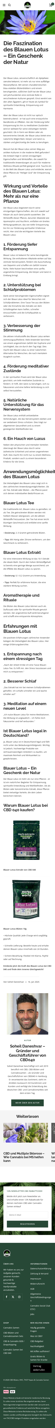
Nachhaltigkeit (37, 1346)
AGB (32, 1288)
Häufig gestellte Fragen (37, 1329)
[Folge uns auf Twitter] (13, 1297)
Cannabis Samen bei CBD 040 (13, 1351)
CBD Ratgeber (36, 1341)
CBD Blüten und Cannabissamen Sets (13, 1334)
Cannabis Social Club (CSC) (40, 1307)
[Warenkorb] (50, 5)
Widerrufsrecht (37, 1283)
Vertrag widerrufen (39, 1367)
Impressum (35, 1278)
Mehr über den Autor (28, 1103)
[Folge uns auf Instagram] (19, 1297)
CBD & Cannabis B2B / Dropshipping (13, 1343)
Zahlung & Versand (39, 1273)
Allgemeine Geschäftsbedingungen (40, 1297)
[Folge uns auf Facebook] (6, 1297)
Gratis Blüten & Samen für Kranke (38, 1358)
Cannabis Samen (11, 1327)
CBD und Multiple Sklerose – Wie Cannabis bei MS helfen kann (23, 1157)
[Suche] (9, 5)
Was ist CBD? (36, 1336)
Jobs (32, 1314)
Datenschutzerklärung (40, 1268)
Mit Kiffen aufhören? (40, 1351)
